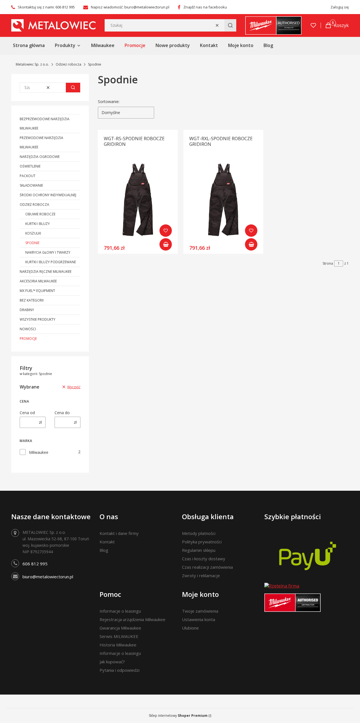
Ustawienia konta (198, 619)
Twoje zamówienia (200, 611)
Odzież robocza (68, 64)
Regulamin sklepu (198, 550)
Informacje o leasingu (120, 611)
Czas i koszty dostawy (203, 558)
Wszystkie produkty (37, 319)
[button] (230, 25)
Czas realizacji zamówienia (207, 567)
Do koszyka (165, 244)
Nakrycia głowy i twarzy (47, 252)
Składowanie (31, 185)
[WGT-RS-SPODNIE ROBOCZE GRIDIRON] (137, 200)
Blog (104, 550)
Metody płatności (198, 533)
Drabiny (27, 309)
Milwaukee (38, 452)
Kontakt (107, 542)
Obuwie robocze (40, 214)
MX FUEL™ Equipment (37, 290)
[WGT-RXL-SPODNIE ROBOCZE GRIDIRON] (223, 200)
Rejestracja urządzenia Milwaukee (132, 619)
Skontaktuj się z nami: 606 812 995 (46, 7)
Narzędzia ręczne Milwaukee (45, 271)
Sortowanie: (109, 101)
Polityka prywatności (202, 542)
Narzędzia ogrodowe (40, 156)
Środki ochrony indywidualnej (48, 195)
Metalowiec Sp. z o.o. (32, 64)
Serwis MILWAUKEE (119, 636)
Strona (328, 263)
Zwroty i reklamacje (201, 575)
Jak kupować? (112, 661)
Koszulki (33, 233)
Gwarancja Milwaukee (120, 628)
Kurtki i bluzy (37, 223)
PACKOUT (27, 175)
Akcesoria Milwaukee (38, 281)
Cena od (27, 412)
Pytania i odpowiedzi (120, 670)
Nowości (28, 329)
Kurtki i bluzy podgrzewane (50, 262)
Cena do (62, 412)
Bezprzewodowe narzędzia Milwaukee (44, 124)
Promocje (28, 338)
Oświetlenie (30, 166)
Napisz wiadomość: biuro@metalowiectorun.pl (130, 7)
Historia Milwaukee (118, 645)
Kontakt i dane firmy (119, 533)
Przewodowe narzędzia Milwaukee (41, 142)
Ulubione (190, 628)
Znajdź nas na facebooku (205, 7)
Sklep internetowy (178, 715)
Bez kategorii (32, 300)
